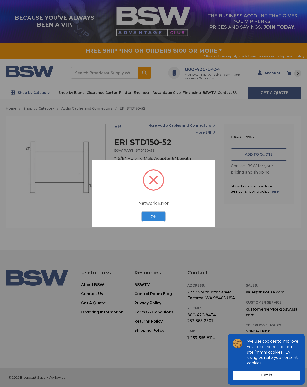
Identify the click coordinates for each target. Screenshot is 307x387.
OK (153, 216)
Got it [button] (266, 375)
